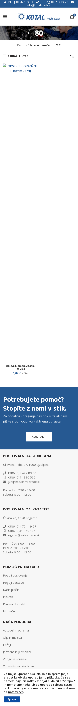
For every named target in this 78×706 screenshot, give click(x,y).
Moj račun (9, 611)
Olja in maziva (12, 637)
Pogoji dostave (13, 582)
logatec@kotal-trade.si (23, 535)
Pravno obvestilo (14, 604)
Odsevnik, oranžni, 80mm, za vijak (20, 367)
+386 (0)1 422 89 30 (22, 473)
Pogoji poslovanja (15, 575)
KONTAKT (39, 436)
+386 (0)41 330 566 (21, 477)
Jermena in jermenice (17, 652)
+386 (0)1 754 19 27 (22, 526)
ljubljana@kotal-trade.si (24, 482)
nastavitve (15, 692)
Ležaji (7, 645)
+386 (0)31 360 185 (21, 531)
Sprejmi (12, 699)
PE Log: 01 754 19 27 (54, 2)
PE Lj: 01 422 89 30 (20, 2)
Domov (22, 45)
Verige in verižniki (15, 659)
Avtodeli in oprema (16, 630)
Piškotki (8, 597)
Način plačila (11, 590)
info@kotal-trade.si (39, 5)
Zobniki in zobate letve (18, 666)
